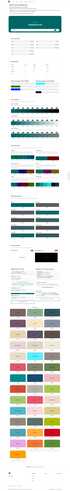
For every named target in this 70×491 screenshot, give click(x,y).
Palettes (25, 1)
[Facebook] (68, 176)
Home (17, 1)
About (33, 476)
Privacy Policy (59, 489)
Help (32, 478)
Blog (34, 1)
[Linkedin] (68, 178)
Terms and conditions (51, 489)
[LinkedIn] (10, 485)
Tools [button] (14, 1)
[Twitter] (68, 174)
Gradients (21, 1)
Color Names (30, 1)
